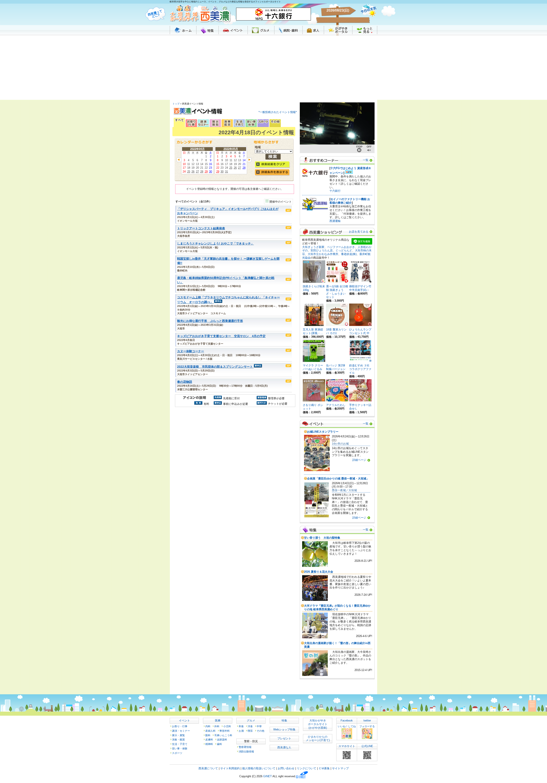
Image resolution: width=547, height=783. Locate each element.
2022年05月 (231, 148)
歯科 (219, 744)
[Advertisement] (273, 68)
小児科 (227, 726)
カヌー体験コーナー (190, 351)
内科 (207, 726)
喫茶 (250, 730)
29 (206, 171)
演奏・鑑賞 (178, 739)
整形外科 (224, 730)
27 (197, 171)
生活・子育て (179, 744)
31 (226, 171)
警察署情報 (245, 747)
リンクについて (306, 768)
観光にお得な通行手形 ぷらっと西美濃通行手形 (210, 321)
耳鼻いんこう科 (223, 735)
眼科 (207, 735)
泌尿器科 (222, 739)
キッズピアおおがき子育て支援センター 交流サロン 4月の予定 (221, 336)
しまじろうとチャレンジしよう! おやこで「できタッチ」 (215, 243)
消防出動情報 (246, 751)
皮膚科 (209, 739)
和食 (241, 726)
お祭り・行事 (179, 726)
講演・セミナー (181, 730)
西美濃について (208, 768)
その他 (260, 730)
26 (192, 171)
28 (201, 171)
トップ (175, 103)
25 (188, 171)
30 (210, 171)
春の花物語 (184, 381)
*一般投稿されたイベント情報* (278, 112)
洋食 (250, 726)
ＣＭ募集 (324, 768)
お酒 (241, 730)
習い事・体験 (179, 748)
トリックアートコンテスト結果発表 (201, 228)
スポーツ (177, 753)
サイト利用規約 (230, 768)
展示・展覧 (178, 735)
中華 (259, 726)
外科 (216, 726)
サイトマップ (340, 768)
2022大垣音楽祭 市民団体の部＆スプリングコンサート (215, 366)
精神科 (209, 744)
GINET (267, 776)
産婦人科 (210, 730)
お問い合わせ (286, 768)
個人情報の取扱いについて (258, 768)
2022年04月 (197, 148)
